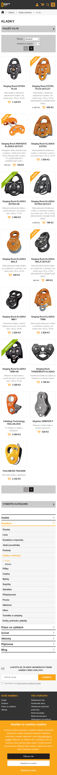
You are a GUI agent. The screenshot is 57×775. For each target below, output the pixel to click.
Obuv (5, 610)
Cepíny (6, 574)
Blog (4, 649)
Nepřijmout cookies (29, 763)
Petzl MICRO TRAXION (14, 471)
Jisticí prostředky (11, 545)
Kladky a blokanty (25, 12)
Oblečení (7, 605)
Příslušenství (9, 595)
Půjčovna (7, 644)
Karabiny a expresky (13, 540)
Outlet (5, 517)
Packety (7, 550)
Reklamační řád (37, 700)
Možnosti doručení (39, 716)
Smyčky (7, 584)
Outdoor (11, 12)
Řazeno (20, 39)
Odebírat (47, 677)
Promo (6, 600)
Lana (5, 535)
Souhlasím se (23, 683)
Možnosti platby (37, 713)
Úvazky (6, 529)
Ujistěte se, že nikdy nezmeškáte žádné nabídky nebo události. (31, 668)
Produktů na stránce (24, 44)
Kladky (7, 561)
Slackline (7, 589)
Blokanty (8, 564)
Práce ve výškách (12, 627)
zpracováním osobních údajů (29, 683)
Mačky (6, 579)
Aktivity (6, 638)
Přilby (5, 569)
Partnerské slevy (38, 703)
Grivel (5, 632)
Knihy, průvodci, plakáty (15, 621)
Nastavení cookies (28, 770)
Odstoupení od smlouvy (41, 719)
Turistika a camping (12, 615)
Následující (31, 48)
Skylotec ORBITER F (42, 421)
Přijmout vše (28, 756)
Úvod (2, 12)
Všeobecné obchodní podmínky (40, 708)
